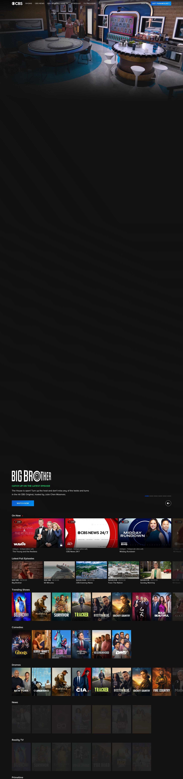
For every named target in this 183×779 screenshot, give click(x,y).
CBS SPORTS (52, 3)
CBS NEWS (39, 3)
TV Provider (90, 3)
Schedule (76, 3)
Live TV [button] (64, 3)
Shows (28, 3)
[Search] (100, 3)
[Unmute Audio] (168, 503)
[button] (38, 537)
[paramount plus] (17, 3)
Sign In (144, 3)
